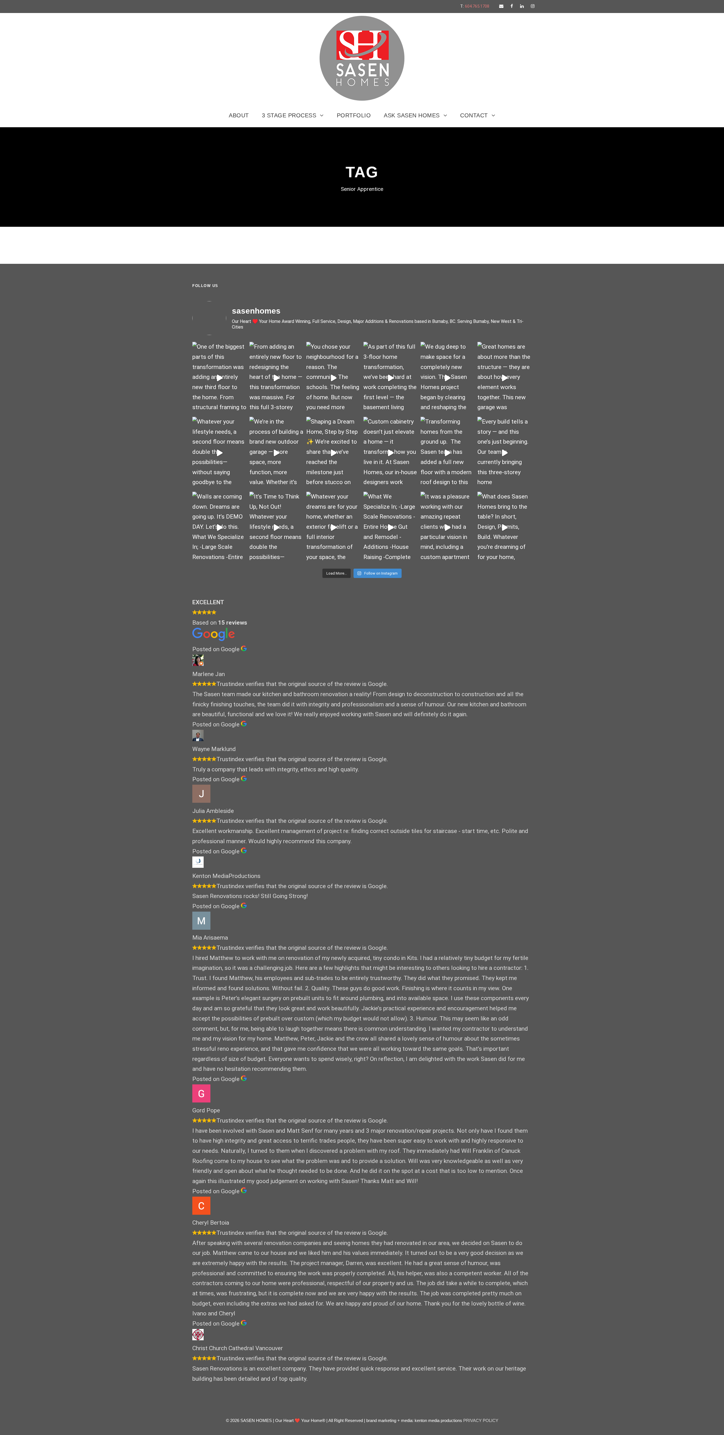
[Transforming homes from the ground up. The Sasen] (448, 453)
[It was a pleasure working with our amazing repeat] (448, 528)
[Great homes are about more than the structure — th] (504, 378)
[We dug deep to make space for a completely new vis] (448, 378)
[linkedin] (522, 6)
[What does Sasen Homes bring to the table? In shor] (504, 528)
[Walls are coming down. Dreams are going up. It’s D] (219, 528)
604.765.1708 (477, 6)
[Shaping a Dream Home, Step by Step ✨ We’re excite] (333, 453)
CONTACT (474, 115)
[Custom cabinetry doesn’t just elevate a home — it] (390, 453)
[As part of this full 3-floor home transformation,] (390, 378)
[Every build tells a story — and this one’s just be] (504, 453)
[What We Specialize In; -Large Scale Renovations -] (390, 528)
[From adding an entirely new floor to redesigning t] (276, 378)
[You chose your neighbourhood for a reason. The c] (333, 378)
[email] (501, 6)
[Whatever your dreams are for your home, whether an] (333, 528)
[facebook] (511, 6)
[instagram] (533, 6)
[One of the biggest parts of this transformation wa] (219, 378)
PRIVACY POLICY (480, 1420)
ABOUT (239, 115)
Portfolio (354, 115)
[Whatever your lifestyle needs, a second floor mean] (219, 453)
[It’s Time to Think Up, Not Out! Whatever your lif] (276, 528)
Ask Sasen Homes (412, 115)
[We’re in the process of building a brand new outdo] (276, 453)
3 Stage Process (289, 115)
